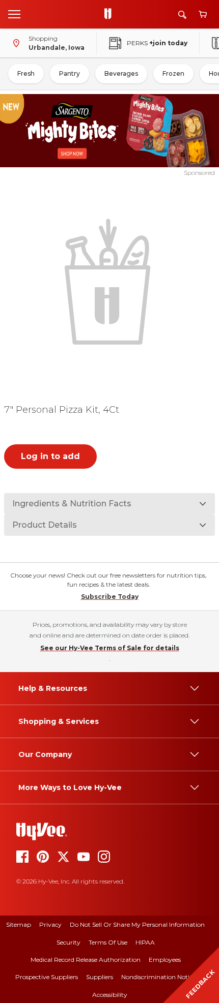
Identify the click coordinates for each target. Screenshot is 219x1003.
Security (68, 942)
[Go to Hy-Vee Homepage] (110, 14)
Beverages (121, 73)
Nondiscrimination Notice (158, 977)
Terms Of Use (108, 942)
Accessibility (109, 994)
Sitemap (18, 924)
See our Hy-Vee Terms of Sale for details (109, 648)
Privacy (50, 924)
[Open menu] (14, 14)
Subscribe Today (110, 596)
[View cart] (203, 14)
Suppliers (99, 977)
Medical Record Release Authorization (86, 959)
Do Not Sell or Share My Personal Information (137, 924)
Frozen (173, 73)
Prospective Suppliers (46, 977)
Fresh (26, 73)
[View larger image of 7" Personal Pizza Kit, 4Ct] (109, 280)
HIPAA (145, 942)
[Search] (182, 14)
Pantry (69, 73)
